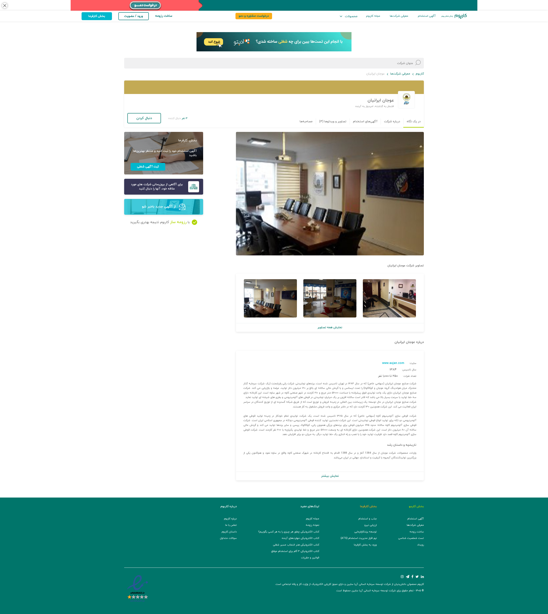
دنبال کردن (144, 118)
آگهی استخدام (427, 16)
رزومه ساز (178, 222)
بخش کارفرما (96, 16)
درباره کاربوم (230, 518)
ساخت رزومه (417, 532)
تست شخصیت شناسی (411, 538)
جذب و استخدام (367, 518)
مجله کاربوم (373, 16)
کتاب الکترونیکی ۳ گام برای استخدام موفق (295, 551)
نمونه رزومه (312, 525)
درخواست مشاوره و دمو (254, 16)
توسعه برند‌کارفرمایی (365, 532)
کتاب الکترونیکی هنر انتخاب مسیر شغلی (296, 545)
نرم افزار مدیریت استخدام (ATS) (359, 538)
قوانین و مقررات (310, 557)
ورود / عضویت (133, 16)
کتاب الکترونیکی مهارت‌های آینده (300, 538)
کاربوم (420, 74)
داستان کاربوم (229, 532)
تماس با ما (231, 525)
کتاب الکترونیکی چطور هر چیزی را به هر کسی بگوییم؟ (288, 532)
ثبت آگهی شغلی (148, 167)
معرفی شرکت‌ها (399, 16)
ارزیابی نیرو (370, 525)
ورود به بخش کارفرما (365, 545)
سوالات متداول (228, 538)
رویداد (420, 545)
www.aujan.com (393, 363)
